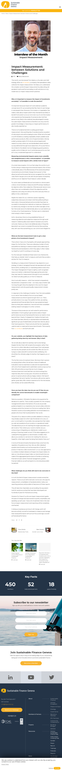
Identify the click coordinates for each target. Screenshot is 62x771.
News (7, 13)
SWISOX (52, 728)
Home (3, 13)
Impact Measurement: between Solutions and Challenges (23, 13)
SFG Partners (54, 718)
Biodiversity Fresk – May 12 (25, 532)
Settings (51, 768)
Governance (54, 711)
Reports (52, 753)
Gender (52, 740)
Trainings (53, 748)
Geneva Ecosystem (53, 703)
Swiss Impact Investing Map (54, 737)
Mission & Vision (55, 706)
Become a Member (53, 715)
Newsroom (25, 76)
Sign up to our (31, 10)
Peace (52, 743)
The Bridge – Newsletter (54, 756)
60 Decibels (26, 82)
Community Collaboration (54, 721)
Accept (57, 768)
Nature (52, 745)
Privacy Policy (5, 764)
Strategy (53, 709)
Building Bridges (53, 725)
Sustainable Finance (54, 699)
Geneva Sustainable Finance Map (54, 733)
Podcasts (53, 751)
